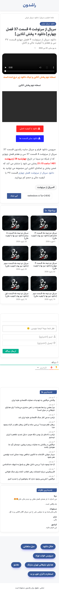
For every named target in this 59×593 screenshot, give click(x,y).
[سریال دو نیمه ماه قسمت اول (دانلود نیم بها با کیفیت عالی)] (15, 283)
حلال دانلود (48, 546)
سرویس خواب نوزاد (44, 555)
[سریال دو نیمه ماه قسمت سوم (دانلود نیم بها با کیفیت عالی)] (15, 253)
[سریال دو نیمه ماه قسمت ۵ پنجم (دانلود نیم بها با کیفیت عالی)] (15, 223)
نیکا (55, 496)
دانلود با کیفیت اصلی (29, 128)
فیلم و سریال (44, 17)
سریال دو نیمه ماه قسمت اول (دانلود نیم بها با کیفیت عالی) (16, 295)
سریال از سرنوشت (45, 187)
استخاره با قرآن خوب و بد (41, 574)
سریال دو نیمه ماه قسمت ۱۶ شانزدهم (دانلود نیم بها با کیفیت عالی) (44, 236)
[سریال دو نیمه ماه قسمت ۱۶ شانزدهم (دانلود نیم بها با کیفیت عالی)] (44, 223)
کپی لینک (14, 195)
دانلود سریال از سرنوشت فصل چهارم (36, 173)
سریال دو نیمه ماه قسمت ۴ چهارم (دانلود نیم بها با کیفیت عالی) (45, 266)
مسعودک (53, 509)
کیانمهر (54, 524)
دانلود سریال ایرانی (31, 17)
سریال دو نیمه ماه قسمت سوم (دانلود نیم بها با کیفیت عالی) (16, 265)
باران (55, 516)
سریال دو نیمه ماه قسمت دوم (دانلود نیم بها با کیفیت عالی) (45, 295)
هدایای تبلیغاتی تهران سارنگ (40, 565)
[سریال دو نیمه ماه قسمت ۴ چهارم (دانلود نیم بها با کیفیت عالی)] (44, 253)
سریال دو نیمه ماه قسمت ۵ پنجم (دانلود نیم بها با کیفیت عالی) (16, 236)
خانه (53, 17)
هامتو (16, 565)
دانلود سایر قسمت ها (28, 138)
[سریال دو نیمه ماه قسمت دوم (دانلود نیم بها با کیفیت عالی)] (44, 283)
